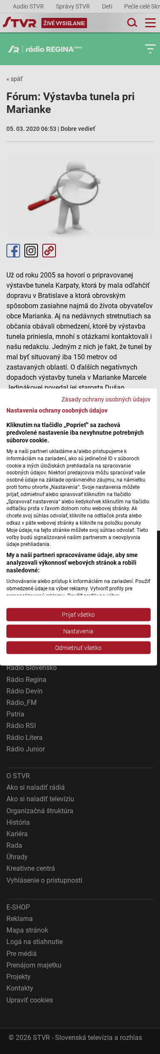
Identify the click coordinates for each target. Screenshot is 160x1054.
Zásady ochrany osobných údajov (106, 399)
